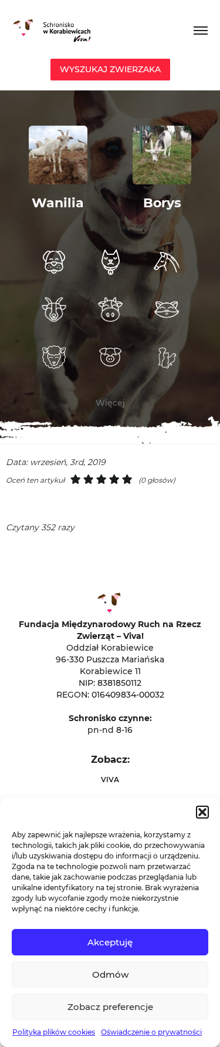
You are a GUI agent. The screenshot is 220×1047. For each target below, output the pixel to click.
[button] (202, 812)
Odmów (110, 974)
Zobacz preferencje (110, 1006)
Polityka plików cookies (53, 1032)
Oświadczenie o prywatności (151, 1032)
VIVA (110, 779)
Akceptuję (110, 942)
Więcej (110, 403)
